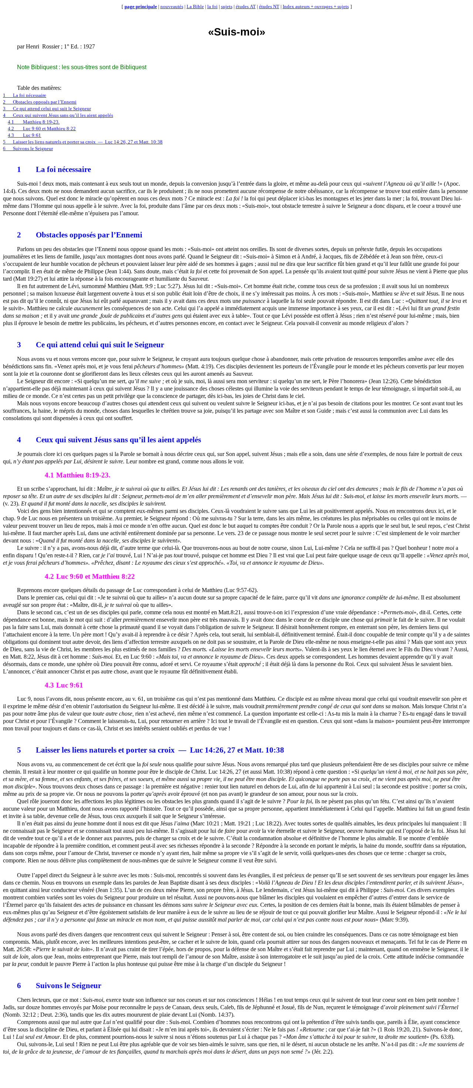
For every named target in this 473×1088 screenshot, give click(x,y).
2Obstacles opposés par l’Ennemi (39, 102)
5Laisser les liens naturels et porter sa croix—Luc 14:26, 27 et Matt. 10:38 (83, 142)
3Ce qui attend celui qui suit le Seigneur (47, 108)
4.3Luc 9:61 (24, 135)
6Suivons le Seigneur (28, 148)
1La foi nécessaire (24, 95)
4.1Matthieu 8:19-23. (33, 122)
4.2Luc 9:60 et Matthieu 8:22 (42, 128)
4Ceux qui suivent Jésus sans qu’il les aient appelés (58, 115)
